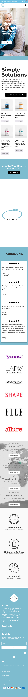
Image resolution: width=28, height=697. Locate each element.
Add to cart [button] (5, 121)
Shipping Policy (5, 680)
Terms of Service (6, 671)
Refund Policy (5, 675)
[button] (25, 5)
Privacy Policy (5, 684)
